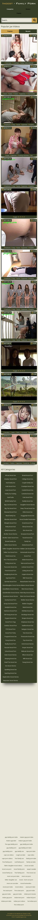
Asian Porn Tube (30, 887)
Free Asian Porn (19, 890)
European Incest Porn (27, 534)
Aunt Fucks (10, 497)
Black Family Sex (10, 516)
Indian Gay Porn (7, 897)
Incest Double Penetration (27, 519)
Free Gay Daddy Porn (11, 844)
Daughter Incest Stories (27, 505)
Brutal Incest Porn (27, 475)
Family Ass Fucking (10, 494)
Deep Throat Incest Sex (27, 508)
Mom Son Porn (26, 876)
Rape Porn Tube (30, 851)
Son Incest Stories (10, 666)
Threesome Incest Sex (27, 636)
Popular (19, 13)
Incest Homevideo (25, 883)
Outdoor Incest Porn (10, 625)
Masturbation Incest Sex (27, 581)
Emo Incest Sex (27, 530)
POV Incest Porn (10, 629)
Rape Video (31, 855)
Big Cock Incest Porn (10, 505)
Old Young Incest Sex (10, 614)
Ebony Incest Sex (27, 527)
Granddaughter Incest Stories (12, 585)
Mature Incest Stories (27, 585)
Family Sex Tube (31, 862)
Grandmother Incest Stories (11, 593)
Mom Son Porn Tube (13, 876)
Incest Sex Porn (6, 869)
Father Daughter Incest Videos (13, 866)
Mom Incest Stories (27, 589)
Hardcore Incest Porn (10, 611)
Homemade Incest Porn (27, 552)
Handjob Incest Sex (10, 607)
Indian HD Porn (31, 897)
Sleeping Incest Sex (10, 658)
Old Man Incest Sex (27, 611)
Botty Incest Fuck (10, 527)
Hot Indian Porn (32, 901)
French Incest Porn (10, 571)
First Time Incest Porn (10, 560)
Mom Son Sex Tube (12, 883)
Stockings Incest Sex (27, 614)
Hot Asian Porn (7, 890)
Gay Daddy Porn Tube (11, 837)
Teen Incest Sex (27, 633)
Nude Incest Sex (27, 607)
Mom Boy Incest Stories (27, 593)
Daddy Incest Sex (27, 501)
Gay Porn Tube (30, 890)
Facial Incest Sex (27, 538)
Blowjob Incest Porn (10, 523)
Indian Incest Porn (27, 560)
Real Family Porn (19, 862)
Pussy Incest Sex (10, 640)
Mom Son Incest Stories (27, 596)
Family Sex (27, 541)
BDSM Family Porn (10, 501)
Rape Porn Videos (7, 858)
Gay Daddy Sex (19, 851)
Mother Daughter (27, 604)
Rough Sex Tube (20, 855)
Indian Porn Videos (19, 901)
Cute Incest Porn (28, 497)
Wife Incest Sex (27, 658)
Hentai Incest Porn (27, 545)
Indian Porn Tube (6, 901)
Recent (28, 31)
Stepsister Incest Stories (10, 680)
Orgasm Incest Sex (10, 618)
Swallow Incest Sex (27, 625)
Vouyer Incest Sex (27, 647)
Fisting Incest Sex (10, 563)
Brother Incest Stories (10, 534)
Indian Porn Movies (30, 894)
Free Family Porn (7, 862)
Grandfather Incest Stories (11, 589)
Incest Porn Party (10, 633)
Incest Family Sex (7, 873)
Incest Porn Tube (8, 887)
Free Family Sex (19, 858)
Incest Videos (19, 887)
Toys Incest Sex (27, 640)
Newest (28, 9)
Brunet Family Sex (10, 541)
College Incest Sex (27, 479)
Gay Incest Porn (10, 578)
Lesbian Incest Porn (27, 567)
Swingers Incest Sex (28, 629)
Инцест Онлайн (31, 869)
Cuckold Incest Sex (27, 490)
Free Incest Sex (31, 873)
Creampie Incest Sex (27, 486)
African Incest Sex (10, 475)
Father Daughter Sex (11, 880)
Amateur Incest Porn (10, 479)
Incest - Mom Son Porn (26, 880)
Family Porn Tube (31, 858)
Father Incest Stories (10, 545)
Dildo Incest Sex (27, 512)
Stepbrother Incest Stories (11, 677)
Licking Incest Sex (27, 571)
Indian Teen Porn (19, 897)
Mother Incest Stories (27, 600)
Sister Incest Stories (10, 655)
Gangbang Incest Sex (10, 574)
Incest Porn (27, 556)
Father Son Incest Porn (10, 552)
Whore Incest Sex (27, 655)
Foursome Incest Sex (10, 567)
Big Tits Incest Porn (10, 508)
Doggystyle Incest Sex (27, 516)
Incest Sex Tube (29, 866)
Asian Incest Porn (10, 490)
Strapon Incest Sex (27, 618)
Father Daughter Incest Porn (11, 549)
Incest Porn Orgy (10, 622)
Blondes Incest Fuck (11, 519)
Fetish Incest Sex (10, 556)
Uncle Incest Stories (28, 644)
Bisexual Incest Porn (10, 512)
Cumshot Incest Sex (27, 494)
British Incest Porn (10, 530)
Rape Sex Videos (9, 855)
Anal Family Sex (10, 483)
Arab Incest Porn (10, 486)
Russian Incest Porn (10, 647)
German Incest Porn (11, 581)
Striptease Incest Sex (27, 622)
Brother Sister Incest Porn (10, 538)
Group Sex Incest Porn (10, 604)
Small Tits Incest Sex (10, 662)
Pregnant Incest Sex (10, 636)
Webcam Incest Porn (27, 651)
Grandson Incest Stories (10, 596)
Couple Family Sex (27, 483)
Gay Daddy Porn (11, 848)
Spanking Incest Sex (11, 669)
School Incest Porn (10, 651)
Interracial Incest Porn (27, 563)
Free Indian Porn (19, 905)
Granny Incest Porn (10, 600)
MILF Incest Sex (27, 578)
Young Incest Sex (27, 662)
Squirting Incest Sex (10, 673)
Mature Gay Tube (11, 841)
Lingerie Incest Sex (27, 574)
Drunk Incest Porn (27, 523)
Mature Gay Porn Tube (26, 837)
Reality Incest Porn (10, 644)
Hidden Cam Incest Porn (27, 549)
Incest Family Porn (19, 869)
